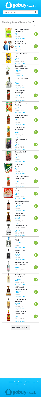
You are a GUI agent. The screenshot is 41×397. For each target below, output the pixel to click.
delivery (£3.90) (19, 36)
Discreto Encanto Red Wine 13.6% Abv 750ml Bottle (22, 203)
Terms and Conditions (15, 382)
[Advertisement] (20, 353)
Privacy (27, 382)
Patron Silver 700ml (21, 78)
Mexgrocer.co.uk (20, 38)
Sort (35, 26)
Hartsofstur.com (19, 75)
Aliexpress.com (19, 51)
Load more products (19, 327)
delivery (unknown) (21, 49)
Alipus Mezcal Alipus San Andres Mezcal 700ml (21, 265)
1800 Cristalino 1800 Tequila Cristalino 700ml (21, 228)
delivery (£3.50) (19, 73)
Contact (23, 384)
